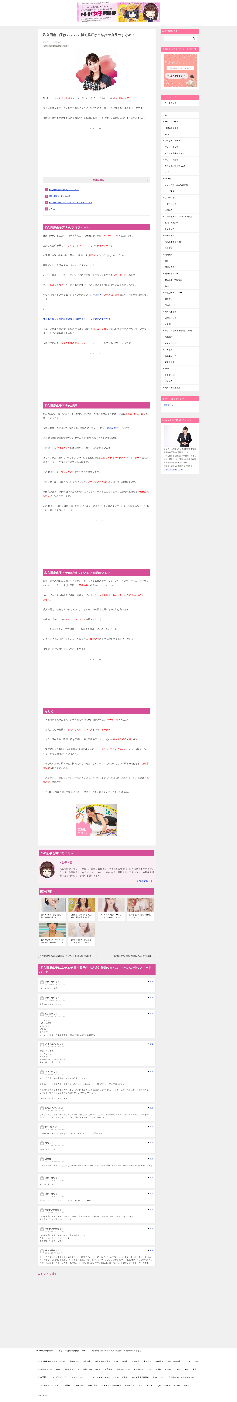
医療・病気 (169, 235)
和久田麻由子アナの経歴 (60, 196)
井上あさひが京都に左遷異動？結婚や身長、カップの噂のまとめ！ (77, 319)
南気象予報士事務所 (173, 242)
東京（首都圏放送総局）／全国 (55, 46)
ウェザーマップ (171, 147)
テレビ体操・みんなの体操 (176, 185)
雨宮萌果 (111, 428)
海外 (167, 368)
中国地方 (169, 210)
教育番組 (169, 299)
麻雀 (195, 1369)
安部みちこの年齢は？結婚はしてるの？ (140, 916)
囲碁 (167, 261)
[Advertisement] (96, 149)
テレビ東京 (169, 191)
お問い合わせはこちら (173, 469)
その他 (168, 178)
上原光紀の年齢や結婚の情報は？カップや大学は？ (133, 956)
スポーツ (169, 172)
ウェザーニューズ (172, 141)
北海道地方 (169, 229)
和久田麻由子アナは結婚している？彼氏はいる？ (70, 202)
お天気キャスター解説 (111, 1385)
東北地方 (169, 337)
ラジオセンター (171, 204)
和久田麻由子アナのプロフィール (64, 190)
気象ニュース (170, 356)
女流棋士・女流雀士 (173, 280)
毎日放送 (169, 349)
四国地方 (169, 255)
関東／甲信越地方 (172, 387)
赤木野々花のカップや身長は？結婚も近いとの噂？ (80, 941)
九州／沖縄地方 (171, 223)
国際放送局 (169, 267)
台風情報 (169, 248)
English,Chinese (163, 1385)
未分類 (168, 324)
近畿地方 (169, 381)
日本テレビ (169, 305)
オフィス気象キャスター (175, 153)
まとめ (52, 209)
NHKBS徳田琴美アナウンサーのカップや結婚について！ (111, 916)
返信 (151, 981)
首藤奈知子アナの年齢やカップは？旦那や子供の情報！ (81, 916)
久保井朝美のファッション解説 (178, 216)
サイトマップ (170, 103)
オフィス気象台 (171, 160)
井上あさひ (98, 295)
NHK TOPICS (171, 121)
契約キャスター (171, 273)
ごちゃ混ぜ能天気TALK (175, 166)
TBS (167, 134)
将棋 (167, 286)
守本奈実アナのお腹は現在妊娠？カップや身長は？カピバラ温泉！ (65, 956)
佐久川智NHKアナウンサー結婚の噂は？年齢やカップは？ (52, 941)
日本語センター (171, 318)
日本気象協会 (170, 312)
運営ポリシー (169, 405)
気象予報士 (169, 362)
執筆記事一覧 (146, 881)
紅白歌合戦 (169, 375)
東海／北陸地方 (171, 343)
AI (166, 115)
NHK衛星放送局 (171, 128)
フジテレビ (169, 198)
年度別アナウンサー (173, 292)
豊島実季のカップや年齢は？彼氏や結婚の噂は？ (52, 916)
